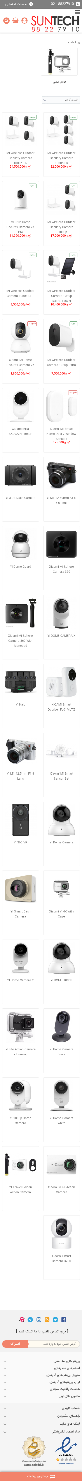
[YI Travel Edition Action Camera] (20, 1165)
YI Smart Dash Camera (20, 914)
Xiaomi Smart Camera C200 (61, 1259)
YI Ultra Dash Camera (20, 498)
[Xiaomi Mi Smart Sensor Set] (62, 751)
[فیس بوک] (63, 1319)
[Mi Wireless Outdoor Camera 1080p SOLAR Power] (62, 268)
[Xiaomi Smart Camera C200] (62, 1234)
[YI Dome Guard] (20, 544)
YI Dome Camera (61, 842)
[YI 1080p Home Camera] (20, 1096)
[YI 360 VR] (20, 820)
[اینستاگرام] (39, 1319)
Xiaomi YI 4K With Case (61, 914)
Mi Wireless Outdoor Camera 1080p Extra (61, 363)
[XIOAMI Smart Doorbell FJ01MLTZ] (62, 682)
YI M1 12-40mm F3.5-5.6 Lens (62, 500)
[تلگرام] (30, 1319)
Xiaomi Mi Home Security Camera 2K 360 (20, 365)
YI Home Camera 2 (20, 980)
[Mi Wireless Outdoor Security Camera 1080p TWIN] (62, 199)
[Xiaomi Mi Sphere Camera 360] (62, 544)
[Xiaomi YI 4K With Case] (62, 889)
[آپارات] (21, 1319)
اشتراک (15, 1344)
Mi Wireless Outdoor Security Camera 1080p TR (21, 158)
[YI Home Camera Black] (62, 1027)
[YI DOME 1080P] (62, 958)
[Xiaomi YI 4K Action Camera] (62, 1165)
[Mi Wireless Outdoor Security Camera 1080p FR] (62, 131)
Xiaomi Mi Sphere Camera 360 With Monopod (20, 640)
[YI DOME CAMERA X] (62, 613)
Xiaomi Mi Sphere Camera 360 (61, 569)
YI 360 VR (20, 842)
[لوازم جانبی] (59, 62)
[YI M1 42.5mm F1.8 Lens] (20, 751)
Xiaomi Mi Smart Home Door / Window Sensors (61, 434)
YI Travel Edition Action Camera (20, 1190)
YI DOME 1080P (61, 980)
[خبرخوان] (47, 1319)
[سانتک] (55, 24)
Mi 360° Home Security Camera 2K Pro (20, 227)
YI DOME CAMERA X (61, 635)
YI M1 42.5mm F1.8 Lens (20, 776)
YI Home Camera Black (61, 1052)
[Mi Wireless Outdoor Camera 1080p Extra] (62, 337)
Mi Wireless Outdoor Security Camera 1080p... (61, 227)
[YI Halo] (20, 682)
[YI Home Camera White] (62, 1096)
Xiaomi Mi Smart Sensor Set (61, 776)
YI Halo (20, 704)
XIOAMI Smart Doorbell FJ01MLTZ (61, 707)
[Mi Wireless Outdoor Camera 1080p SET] (20, 268)
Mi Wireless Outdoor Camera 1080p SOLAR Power (61, 296)
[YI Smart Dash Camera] (20, 889)
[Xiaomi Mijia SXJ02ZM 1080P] (20, 406)
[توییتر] (55, 1319)
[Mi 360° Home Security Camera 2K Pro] (20, 199)
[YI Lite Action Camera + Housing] (20, 1027)
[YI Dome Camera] (62, 820)
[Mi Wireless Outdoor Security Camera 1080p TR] (20, 131)
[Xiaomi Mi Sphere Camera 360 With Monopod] (20, 613)
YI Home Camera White (61, 1121)
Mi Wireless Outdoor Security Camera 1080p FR (61, 158)
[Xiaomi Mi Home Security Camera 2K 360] (20, 337)
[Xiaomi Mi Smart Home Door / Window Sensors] (62, 406)
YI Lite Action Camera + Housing (20, 1052)
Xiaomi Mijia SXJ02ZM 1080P (20, 431)
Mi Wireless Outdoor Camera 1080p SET (21, 293)
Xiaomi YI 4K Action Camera (61, 1190)
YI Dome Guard (20, 566)
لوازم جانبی (59, 82)
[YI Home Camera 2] (20, 958)
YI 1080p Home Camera (20, 1121)
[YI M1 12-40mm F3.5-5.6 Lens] (62, 475)
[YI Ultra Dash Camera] (20, 475)
